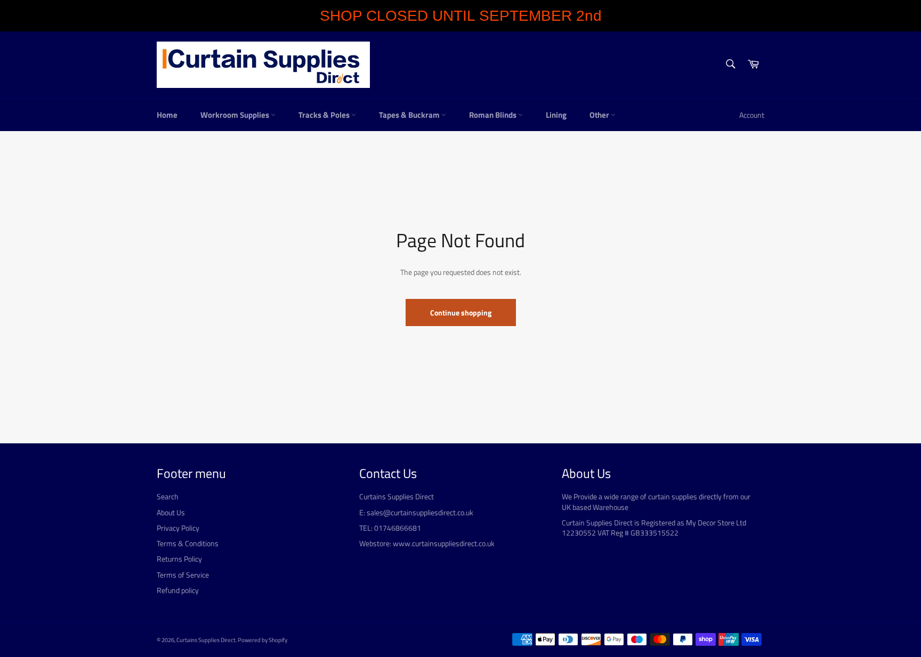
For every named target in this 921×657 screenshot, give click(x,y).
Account (751, 114)
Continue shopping (460, 312)
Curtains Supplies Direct (206, 639)
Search (168, 496)
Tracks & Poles (324, 115)
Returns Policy (179, 558)
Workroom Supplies (235, 115)
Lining (556, 115)
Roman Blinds (493, 115)
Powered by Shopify (262, 639)
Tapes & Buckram (410, 115)
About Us (171, 512)
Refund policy (178, 590)
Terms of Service (183, 574)
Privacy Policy (178, 527)
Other (600, 115)
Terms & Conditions (188, 543)
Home (167, 115)
